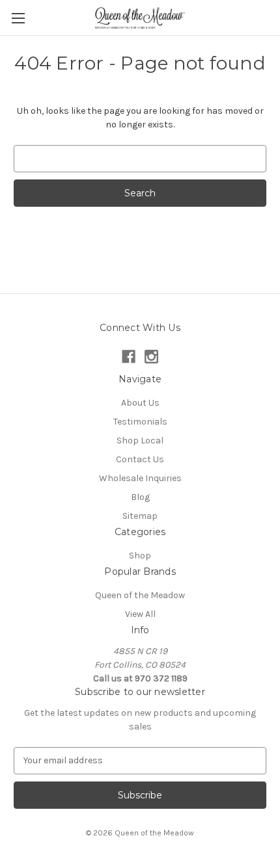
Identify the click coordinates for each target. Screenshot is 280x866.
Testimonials (140, 421)
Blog (140, 497)
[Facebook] (128, 356)
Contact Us (140, 459)
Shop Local (140, 440)
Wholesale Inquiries (140, 478)
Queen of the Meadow (140, 595)
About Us (140, 402)
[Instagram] (151, 356)
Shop (140, 555)
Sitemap (140, 515)
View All (140, 614)
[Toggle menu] (18, 18)
